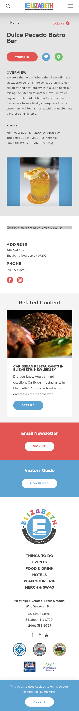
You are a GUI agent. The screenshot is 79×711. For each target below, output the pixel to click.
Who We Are (35, 606)
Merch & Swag (39, 587)
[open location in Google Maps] (34, 227)
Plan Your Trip (39, 581)
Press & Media (54, 601)
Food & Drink (39, 569)
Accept (39, 702)
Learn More (48, 692)
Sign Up (39, 446)
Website (22, 57)
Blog (50, 606)
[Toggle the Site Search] (8, 5)
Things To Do (39, 556)
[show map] (59, 57)
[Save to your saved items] (46, 57)
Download (39, 483)
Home (14, 22)
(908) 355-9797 (39, 625)
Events (39, 562)
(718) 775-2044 (16, 270)
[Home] (39, 6)
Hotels (39, 575)
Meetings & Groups (28, 601)
